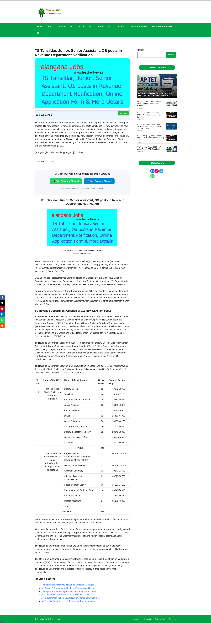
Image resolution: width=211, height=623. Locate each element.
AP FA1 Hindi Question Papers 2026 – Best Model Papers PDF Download (149, 115)
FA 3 (91, 26)
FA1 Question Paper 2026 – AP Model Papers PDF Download (149, 148)
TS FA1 (61, 26)
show (51, 161)
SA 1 (81, 26)
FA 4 (100, 26)
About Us (137, 619)
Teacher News (56, 619)
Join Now (123, 113)
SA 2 (110, 26)
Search (140, 50)
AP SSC (121, 26)
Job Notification (138, 26)
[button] (38, 33)
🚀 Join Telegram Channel (99, 181)
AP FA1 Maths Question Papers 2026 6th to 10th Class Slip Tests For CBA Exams (149, 126)
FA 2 (72, 26)
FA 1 (50, 26)
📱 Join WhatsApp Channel (66, 181)
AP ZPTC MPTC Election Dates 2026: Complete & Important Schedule (149, 103)
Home (40, 26)
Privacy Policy (160, 619)
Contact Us (148, 619)
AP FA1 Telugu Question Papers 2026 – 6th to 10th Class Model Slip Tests (150, 138)
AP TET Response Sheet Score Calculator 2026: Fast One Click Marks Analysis (155, 95)
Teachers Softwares (162, 26)
